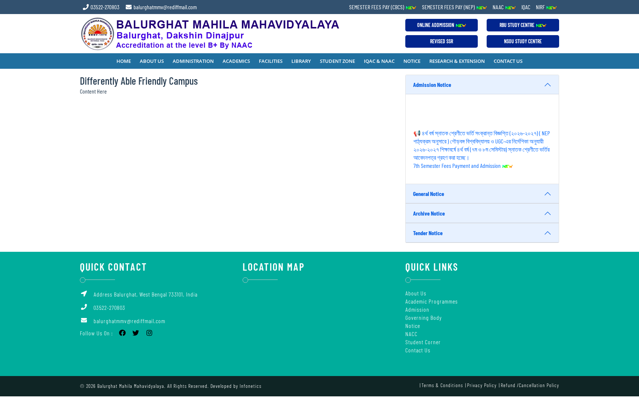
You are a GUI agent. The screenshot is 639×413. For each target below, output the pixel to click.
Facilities (271, 61)
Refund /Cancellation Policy (530, 385)
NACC (411, 333)
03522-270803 (104, 6)
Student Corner (423, 341)
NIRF (541, 6)
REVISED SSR (441, 41)
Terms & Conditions (442, 385)
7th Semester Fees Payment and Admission (457, 162)
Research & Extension (457, 61)
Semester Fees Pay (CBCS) (377, 6)
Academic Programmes (431, 301)
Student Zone (337, 61)
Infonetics (250, 386)
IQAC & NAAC (379, 61)
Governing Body (423, 317)
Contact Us (508, 61)
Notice (411, 61)
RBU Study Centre (517, 25)
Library (301, 61)
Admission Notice (432, 84)
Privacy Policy (482, 385)
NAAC (499, 6)
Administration (193, 61)
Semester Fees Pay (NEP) (449, 6)
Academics (236, 61)
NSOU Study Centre (523, 41)
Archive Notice (429, 213)
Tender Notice (428, 232)
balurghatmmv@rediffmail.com (164, 6)
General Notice (428, 193)
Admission (417, 309)
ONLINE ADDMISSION (436, 25)
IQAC (525, 6)
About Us (152, 61)
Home (123, 61)
